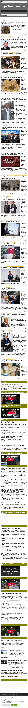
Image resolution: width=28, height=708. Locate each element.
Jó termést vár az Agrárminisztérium (12, 77)
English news (8, 36)
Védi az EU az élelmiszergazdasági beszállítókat (11, 361)
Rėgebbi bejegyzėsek (5, 380)
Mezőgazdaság (9, 20)
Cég (12, 52)
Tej (25, 52)
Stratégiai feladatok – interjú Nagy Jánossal (11, 640)
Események (8, 125)
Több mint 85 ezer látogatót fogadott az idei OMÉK (13, 127)
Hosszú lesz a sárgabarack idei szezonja (11, 593)
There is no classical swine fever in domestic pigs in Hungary (12, 154)
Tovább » (17, 427)
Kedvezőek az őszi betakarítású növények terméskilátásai (13, 22)
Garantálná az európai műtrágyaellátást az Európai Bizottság (13, 469)
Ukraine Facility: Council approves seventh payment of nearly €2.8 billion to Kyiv (14, 389)
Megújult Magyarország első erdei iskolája (9, 384)
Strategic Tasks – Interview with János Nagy (13, 315)
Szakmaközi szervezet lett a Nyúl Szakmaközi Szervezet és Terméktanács (13, 198)
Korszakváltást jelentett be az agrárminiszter (10, 289)
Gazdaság (10, 330)
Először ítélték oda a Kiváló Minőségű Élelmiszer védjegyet (12, 244)
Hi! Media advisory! (5, 430)
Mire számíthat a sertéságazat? (10, 221)
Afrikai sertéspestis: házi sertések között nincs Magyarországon (13, 177)
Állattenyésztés (8, 52)
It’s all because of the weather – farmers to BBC (12, 445)
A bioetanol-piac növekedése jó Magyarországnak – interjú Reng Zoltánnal (14, 99)
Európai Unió (13, 359)
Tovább (25, 34)
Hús (21, 220)
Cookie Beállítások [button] (6, 705)
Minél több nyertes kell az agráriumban (17, 660)
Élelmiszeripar (16, 52)
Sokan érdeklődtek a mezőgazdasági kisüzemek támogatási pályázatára (12, 602)
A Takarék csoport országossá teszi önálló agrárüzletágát (14, 332)
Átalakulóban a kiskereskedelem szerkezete (11, 670)
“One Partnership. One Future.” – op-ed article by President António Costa (13, 437)
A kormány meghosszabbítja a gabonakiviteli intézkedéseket (12, 614)
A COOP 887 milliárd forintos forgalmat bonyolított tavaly (13, 544)
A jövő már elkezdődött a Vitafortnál (16, 650)
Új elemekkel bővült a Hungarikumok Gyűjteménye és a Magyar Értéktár (14, 480)
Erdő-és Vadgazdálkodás (16, 175)
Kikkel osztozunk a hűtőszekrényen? (10, 502)
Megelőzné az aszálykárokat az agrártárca (14, 267)
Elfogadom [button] (14, 705)
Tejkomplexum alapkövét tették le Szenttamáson (11, 54)
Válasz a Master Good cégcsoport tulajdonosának (11, 386)
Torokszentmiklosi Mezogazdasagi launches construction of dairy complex (13, 38)
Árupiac (13, 220)
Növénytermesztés (15, 20)
